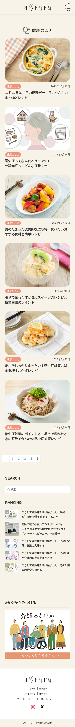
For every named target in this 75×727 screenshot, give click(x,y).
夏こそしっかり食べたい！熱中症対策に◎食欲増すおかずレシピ (36, 368)
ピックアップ (30, 694)
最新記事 (43, 688)
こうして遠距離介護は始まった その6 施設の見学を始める (46, 567)
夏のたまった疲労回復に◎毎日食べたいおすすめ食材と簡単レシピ (36, 231)
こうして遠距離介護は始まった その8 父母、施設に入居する (46, 543)
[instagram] (33, 707)
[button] (66, 7)
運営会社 (43, 694)
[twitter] (42, 707)
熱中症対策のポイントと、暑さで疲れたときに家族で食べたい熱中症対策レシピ (36, 436)
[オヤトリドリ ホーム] (37, 7)
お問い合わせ (45, 699)
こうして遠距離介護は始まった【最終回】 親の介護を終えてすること (43, 514)
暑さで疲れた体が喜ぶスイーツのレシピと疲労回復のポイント (36, 300)
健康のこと (13, 86)
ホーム (33, 688)
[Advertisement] (37, 584)
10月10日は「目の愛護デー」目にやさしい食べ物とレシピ (36, 95)
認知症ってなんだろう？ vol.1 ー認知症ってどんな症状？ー (27, 163)
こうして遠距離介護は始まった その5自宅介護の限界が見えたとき (45, 555)
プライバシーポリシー (26, 699)
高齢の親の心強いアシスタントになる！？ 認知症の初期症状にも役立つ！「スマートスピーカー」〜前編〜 (44, 529)
